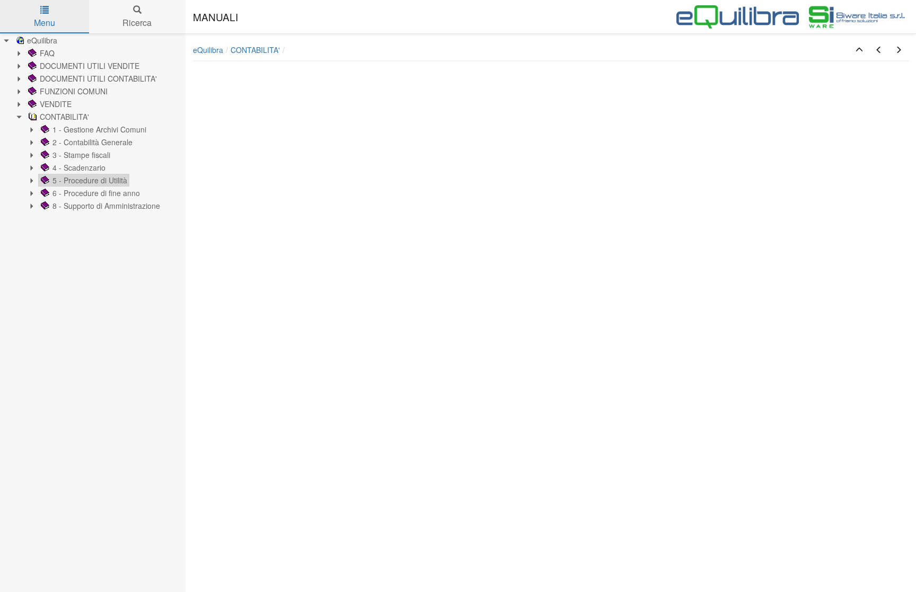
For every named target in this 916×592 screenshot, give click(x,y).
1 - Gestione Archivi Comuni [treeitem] (99, 129)
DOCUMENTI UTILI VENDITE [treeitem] (89, 65)
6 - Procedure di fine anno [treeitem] (96, 193)
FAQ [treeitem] (47, 53)
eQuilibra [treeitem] (42, 40)
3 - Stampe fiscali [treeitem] (81, 154)
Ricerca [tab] (137, 22)
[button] (859, 49)
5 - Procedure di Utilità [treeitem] (89, 180)
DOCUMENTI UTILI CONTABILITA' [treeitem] (98, 78)
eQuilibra (208, 50)
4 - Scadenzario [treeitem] (78, 167)
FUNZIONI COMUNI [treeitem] (74, 91)
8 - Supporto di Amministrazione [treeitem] (106, 205)
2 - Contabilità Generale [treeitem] (92, 142)
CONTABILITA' (255, 50)
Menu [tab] (44, 22)
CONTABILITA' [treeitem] (64, 116)
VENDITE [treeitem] (56, 104)
